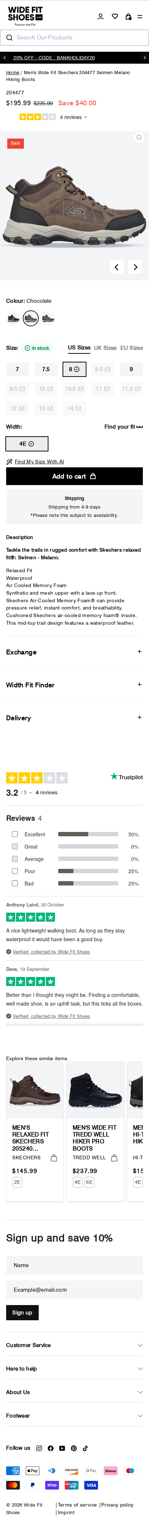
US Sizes (79, 347)
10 (42, 389)
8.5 (99, 369)
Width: (70, 427)
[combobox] (74, 38)
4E (23, 444)
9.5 (13, 389)
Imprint (66, 1512)
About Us (18, 1392)
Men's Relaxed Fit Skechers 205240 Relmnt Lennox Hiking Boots (33, 1137)
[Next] (135, 266)
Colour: (28, 301)
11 (99, 389)
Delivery (18, 718)
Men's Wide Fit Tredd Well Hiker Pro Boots (94, 1137)
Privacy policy (117, 1505)
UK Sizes (105, 348)
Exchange (21, 652)
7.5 (46, 369)
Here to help (21, 1368)
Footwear (18, 1416)
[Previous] (117, 266)
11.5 (127, 389)
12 (13, 408)
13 (42, 408)
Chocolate (31, 318)
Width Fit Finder (30, 685)
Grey (48, 318)
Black (13, 318)
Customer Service (28, 1345)
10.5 (70, 389)
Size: (74, 347)
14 (71, 408)
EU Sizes (131, 348)
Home (12, 72)
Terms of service (77, 1505)
